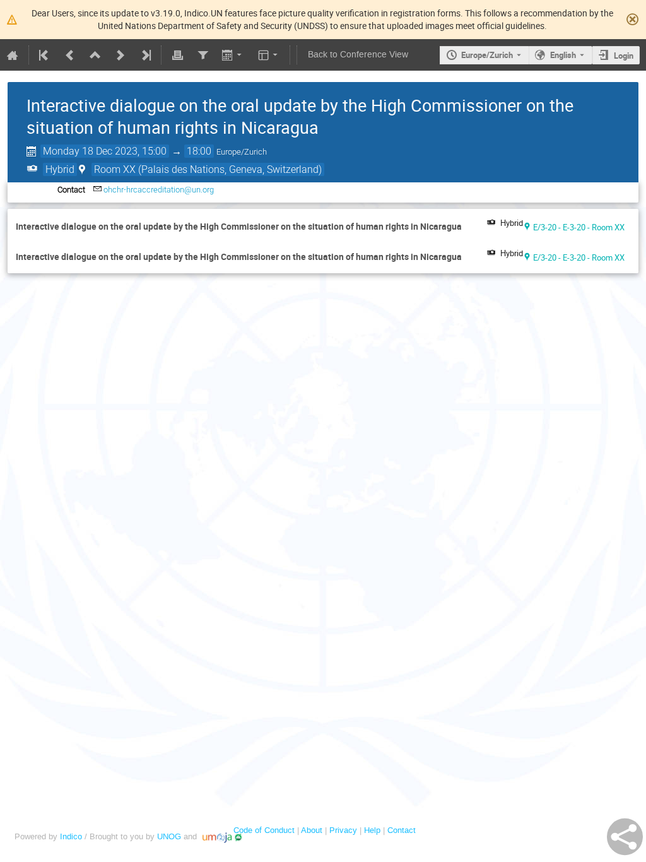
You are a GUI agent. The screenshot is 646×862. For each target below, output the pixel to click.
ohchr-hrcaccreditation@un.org (158, 189)
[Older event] (70, 55)
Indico (71, 836)
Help (372, 830)
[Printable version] (177, 55)
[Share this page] (625, 837)
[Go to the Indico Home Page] (12, 55)
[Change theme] (269, 55)
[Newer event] (120, 55)
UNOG (169, 836)
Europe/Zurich (487, 55)
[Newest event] (145, 55)
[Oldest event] (44, 55)
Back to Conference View (358, 55)
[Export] (233, 55)
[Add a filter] (202, 55)
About (311, 830)
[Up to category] (95, 55)
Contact (401, 830)
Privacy (343, 830)
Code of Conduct (264, 830)
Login (623, 55)
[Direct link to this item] (470, 226)
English (563, 55)
